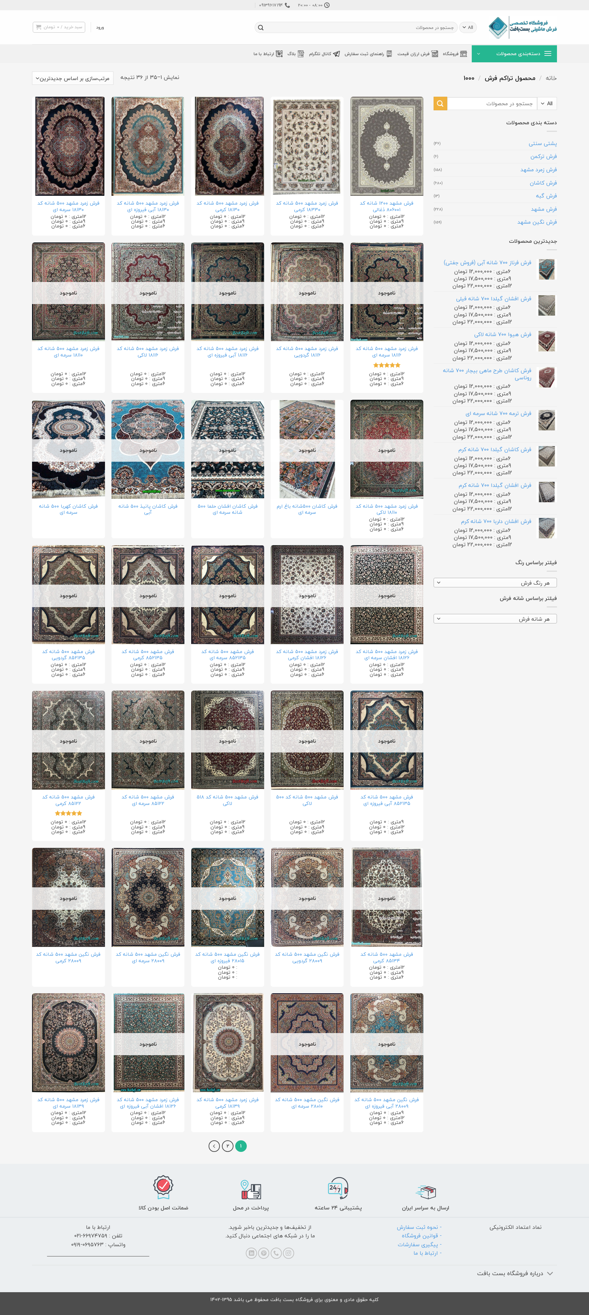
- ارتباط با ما (427, 1253)
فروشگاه (450, 54)
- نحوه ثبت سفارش (419, 1227)
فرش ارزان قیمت (413, 54)
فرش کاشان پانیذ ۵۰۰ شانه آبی (148, 509)
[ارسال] (261, 27)
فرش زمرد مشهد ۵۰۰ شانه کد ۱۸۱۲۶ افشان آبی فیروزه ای (148, 1103)
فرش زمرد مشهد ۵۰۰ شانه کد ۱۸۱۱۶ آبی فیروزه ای (228, 352)
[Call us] (276, 1253)
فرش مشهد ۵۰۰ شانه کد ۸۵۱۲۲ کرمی (68, 800)
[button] (100, 27)
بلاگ (291, 54)
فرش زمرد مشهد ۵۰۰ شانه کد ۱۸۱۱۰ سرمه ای (68, 352)
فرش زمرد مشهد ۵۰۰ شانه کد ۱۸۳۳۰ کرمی (307, 206)
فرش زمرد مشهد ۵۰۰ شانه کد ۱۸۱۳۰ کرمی (228, 206)
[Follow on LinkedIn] (251, 1253)
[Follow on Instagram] (288, 1253)
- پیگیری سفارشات (420, 1244)
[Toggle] (550, 1274)
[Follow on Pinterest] (263, 1253)
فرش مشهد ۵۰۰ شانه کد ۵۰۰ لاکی (307, 800)
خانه (551, 78)
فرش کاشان (543, 183)
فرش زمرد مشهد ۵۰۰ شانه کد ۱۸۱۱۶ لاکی (148, 352)
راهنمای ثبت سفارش (364, 54)
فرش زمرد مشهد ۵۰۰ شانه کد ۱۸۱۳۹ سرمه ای (68, 1103)
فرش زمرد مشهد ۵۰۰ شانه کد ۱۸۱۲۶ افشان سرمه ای (387, 655)
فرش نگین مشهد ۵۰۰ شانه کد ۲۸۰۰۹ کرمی (68, 957)
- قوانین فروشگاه (422, 1235)
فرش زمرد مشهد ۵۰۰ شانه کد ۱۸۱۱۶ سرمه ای (387, 352)
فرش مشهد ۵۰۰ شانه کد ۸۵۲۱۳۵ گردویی (68, 655)
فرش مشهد (544, 209)
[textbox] (497, 583)
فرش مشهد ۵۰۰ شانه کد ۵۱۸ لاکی (227, 800)
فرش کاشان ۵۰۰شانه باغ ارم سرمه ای (307, 509)
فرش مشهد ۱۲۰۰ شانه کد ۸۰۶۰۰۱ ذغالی (386, 206)
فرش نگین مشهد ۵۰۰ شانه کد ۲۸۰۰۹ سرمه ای (148, 957)
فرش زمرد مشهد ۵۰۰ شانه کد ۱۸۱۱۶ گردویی (307, 352)
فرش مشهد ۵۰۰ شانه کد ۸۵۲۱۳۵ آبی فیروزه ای (387, 800)
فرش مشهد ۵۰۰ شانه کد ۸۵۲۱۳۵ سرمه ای (227, 655)
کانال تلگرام (320, 54)
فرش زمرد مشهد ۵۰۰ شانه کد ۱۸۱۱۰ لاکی (387, 509)
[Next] (214, 1146)
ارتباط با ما (264, 54)
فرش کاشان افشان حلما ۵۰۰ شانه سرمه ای (228, 509)
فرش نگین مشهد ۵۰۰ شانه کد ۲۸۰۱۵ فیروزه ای (227, 957)
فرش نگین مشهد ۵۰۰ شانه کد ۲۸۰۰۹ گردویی (307, 957)
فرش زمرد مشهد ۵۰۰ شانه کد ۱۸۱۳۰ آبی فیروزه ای (148, 206)
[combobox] (495, 582)
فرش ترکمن (543, 156)
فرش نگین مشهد (537, 222)
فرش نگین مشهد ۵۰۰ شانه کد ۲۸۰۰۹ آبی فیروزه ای (386, 1103)
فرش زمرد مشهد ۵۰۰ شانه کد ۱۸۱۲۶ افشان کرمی (307, 655)
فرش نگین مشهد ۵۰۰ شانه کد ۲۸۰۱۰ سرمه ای (307, 1103)
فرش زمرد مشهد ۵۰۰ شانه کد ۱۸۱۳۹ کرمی (228, 1103)
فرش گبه (546, 196)
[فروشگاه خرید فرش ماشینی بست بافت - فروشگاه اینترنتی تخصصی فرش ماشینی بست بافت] (523, 27)
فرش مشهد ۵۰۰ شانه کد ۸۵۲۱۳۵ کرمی (148, 655)
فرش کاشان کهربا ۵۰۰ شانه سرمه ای (68, 509)
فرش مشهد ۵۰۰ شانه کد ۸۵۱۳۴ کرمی (387, 957)
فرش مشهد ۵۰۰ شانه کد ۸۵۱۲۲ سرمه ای (148, 800)
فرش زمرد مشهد (538, 169)
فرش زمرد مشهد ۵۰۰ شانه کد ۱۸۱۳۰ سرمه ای (68, 206)
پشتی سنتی (543, 143)
